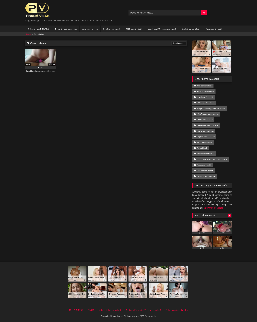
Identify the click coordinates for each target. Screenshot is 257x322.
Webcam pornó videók (206, 176)
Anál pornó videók (90, 29)
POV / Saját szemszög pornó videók (212, 159)
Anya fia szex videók (205, 91)
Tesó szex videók (204, 165)
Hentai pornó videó (205, 120)
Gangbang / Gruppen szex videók (162, 29)
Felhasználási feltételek (177, 310)
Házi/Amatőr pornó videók (208, 114)
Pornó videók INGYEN (39, 29)
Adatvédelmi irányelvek (110, 310)
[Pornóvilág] (37, 10)
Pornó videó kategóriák (67, 29)
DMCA (91, 310)
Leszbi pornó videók (111, 29)
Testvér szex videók (205, 171)
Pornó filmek (202, 148)
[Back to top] (249, 314)
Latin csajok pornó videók (207, 125)
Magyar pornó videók (206, 137)
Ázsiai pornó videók (214, 29)
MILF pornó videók (134, 29)
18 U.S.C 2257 (76, 310)
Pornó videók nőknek (205, 154)
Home (28, 34)
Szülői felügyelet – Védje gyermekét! (143, 310)
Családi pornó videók (191, 29)
